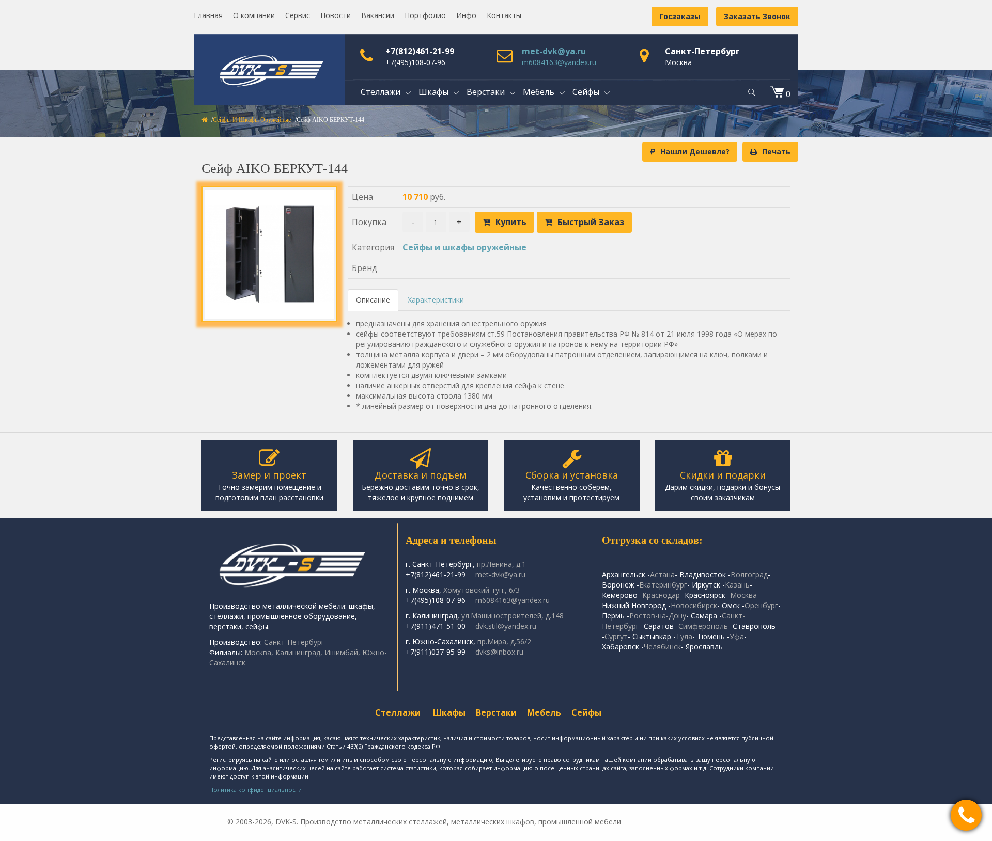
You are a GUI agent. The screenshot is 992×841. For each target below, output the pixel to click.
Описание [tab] (373, 300)
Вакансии (377, 15)
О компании (254, 15)
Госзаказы (680, 16)
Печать (776, 151)
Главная (208, 15)
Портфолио (425, 15)
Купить (510, 222)
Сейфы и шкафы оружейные (252, 119)
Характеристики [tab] (436, 300)
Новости (335, 15)
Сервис (297, 15)
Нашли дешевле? (695, 151)
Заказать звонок (757, 16)
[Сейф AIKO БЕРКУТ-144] (269, 254)
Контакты (504, 15)
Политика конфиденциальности (255, 790)
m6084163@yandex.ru (559, 62)
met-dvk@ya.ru (554, 51)
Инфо (466, 15)
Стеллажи (398, 712)
